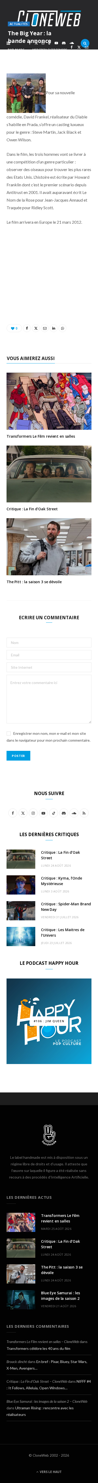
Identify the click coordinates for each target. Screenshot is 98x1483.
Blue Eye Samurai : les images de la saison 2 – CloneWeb (47, 1401)
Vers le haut (50, 1472)
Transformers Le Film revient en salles (41, 436)
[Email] (86, 47)
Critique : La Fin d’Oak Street (32, 508)
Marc (19, 50)
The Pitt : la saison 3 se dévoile (34, 581)
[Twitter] (79, 47)
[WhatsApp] (79, 53)
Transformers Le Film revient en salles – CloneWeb (43, 1341)
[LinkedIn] (71, 53)
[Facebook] (71, 47)
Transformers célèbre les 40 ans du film (38, 1348)
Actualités (19, 24)
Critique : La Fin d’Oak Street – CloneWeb (37, 1381)
